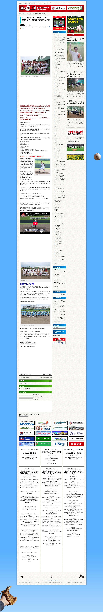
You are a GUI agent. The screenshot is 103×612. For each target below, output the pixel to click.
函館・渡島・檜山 (58, 153)
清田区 (56, 141)
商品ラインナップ (58, 82)
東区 (55, 130)
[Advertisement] (35, 43)
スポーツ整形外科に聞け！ (59, 221)
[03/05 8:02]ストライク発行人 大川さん (59, 271)
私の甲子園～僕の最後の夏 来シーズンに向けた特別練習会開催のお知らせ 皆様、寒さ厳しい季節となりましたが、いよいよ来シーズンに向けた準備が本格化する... (75, 122)
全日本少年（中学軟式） (60, 195)
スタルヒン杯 (57, 187)
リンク (56, 262)
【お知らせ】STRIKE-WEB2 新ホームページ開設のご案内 (59, 302)
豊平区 (56, 136)
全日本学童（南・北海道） (59, 184)
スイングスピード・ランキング (60, 45)
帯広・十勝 (57, 157)
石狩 (55, 147)
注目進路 (56, 87)
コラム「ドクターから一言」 (60, 112)
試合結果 (56, 209)
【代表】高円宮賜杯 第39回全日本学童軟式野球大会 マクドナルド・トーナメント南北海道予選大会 (59, 319)
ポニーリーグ (42, 18)
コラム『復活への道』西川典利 (60, 78)
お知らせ (56, 124)
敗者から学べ (57, 253)
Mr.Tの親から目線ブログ (60, 216)
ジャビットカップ (58, 145)
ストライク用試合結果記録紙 (60, 260)
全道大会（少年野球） (60, 179)
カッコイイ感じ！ (59, 237)
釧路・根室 (57, 160)
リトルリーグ (57, 203)
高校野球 (56, 62)
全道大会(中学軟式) (59, 175)
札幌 (55, 127)
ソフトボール (57, 204)
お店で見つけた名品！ (60, 241)
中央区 (56, 129)
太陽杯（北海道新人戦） (60, 191)
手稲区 (56, 142)
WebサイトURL (36, 399)
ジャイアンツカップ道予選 (60, 43)
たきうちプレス (58, 219)
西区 (55, 132)
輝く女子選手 (58, 238)
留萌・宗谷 (57, 155)
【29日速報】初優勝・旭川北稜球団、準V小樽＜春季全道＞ (59, 311)
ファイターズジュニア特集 (60, 99)
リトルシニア (25, 13)
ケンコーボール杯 (58, 80)
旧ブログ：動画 (58, 243)
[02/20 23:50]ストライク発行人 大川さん (59, 284)
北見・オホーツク (58, 158)
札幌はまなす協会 (58, 200)
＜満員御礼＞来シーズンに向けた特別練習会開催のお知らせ (75, 103)
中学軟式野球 (57, 207)
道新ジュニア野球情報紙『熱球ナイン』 (60, 162)
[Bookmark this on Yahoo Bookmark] (21, 28)
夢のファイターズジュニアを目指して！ (60, 102)
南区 (55, 133)
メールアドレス (38, 396)
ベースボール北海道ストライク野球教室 (60, 214)
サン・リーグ (57, 206)
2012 (56, 210)
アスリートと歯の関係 (59, 223)
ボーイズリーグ (33, 18)
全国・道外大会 (58, 121)
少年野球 (57, 226)
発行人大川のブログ (59, 61)
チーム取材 (57, 231)
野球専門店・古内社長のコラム (60, 72)
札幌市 (56, 126)
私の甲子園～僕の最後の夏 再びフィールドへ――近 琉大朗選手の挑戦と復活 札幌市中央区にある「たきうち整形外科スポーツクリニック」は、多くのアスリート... (75, 64)
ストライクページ (58, 250)
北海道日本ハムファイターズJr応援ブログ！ (60, 96)
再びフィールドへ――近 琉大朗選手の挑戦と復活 (75, 39)
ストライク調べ (58, 74)
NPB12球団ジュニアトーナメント (60, 93)
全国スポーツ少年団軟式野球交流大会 (60, 170)
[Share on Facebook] (49, 27)
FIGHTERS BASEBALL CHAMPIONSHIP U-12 (60, 56)
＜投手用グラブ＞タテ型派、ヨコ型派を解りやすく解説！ (59, 306)
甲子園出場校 (57, 64)
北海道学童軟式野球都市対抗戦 (60, 59)
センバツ (57, 68)
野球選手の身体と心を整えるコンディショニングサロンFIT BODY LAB (60, 39)
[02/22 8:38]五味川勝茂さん (57, 280)
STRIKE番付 (57, 225)
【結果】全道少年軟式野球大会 (59, 315)
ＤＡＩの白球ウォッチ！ (60, 107)
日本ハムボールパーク (59, 83)
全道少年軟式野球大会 (59, 188)
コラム (56, 70)
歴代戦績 (56, 172)
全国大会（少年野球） (60, 178)
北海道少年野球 (58, 252)
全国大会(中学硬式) (59, 173)
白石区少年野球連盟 (59, 144)
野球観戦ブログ (58, 218)
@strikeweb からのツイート (59, 335)
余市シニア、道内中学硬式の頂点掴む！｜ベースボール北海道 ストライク (35, 3)
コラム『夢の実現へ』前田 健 (60, 115)
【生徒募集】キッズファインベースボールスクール (75, 75)
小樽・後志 (57, 148)
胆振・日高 (57, 151)
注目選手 (56, 86)
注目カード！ (58, 235)
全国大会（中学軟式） (60, 176)
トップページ (56, 34)
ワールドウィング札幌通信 (60, 257)
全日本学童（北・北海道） (59, 181)
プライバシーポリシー (59, 263)
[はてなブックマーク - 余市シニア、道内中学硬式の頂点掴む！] (34, 27)
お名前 (36, 394)
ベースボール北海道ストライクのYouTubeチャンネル (60, 49)
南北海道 (57, 65)
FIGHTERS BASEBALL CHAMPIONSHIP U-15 (60, 53)
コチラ (28, 122)
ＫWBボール (57, 201)
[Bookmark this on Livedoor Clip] (23, 28)
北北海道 (57, 67)
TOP (20, 13)
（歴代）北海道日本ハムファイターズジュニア (60, 105)
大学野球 (56, 76)
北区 (55, 135)
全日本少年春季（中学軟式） (60, 198)
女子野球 (56, 229)
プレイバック (57, 123)
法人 (56, 246)
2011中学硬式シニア (59, 228)
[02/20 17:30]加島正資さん (56, 287)
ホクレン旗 (57, 189)
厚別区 (56, 139)
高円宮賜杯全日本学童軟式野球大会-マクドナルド (60, 166)
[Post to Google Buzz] (20, 28)
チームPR (57, 249)
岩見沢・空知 (57, 150)
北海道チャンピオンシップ (60, 193)
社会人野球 (57, 85)
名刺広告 (56, 244)
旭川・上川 (57, 154)
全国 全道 (57, 255)
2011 (56, 212)
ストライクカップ (58, 36)
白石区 (56, 138)
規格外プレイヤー (59, 234)
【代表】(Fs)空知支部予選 (45, 377)
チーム (56, 247)
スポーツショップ (58, 240)
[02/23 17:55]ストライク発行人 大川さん (59, 276)
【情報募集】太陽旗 (24, 377)
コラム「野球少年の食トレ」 (60, 109)
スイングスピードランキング (60, 90)
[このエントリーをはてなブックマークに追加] (29, 25)
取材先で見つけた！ (59, 232)
